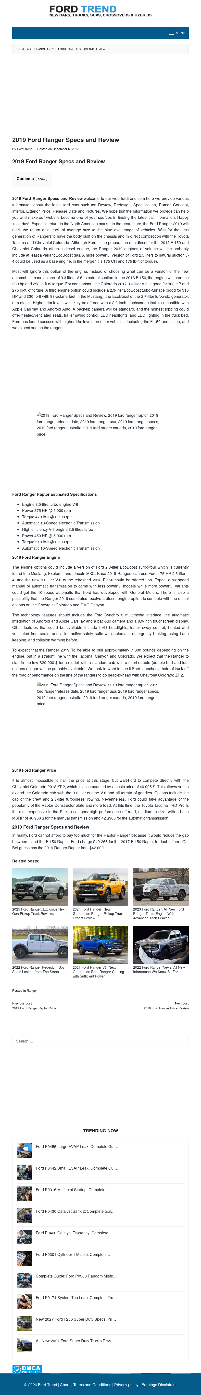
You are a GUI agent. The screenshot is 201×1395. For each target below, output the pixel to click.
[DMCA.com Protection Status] (27, 1369)
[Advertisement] (89, 95)
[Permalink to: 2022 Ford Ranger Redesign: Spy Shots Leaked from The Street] (40, 945)
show (41, 178)
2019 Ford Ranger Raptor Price (34, 1006)
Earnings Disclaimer (158, 1384)
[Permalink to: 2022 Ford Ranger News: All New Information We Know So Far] (161, 945)
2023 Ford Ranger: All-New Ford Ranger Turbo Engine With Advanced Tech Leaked (158, 913)
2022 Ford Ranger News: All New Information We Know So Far (159, 969)
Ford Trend (47, 1384)
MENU (180, 33)
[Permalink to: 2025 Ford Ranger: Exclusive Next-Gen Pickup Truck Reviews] (40, 887)
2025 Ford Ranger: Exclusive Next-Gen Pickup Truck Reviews (39, 911)
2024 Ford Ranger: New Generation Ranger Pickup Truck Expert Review (98, 913)
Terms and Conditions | (92, 1384)
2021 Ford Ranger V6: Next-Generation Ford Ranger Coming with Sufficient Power (98, 971)
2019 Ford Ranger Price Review (166, 1006)
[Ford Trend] (100, 10)
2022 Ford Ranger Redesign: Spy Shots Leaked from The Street (38, 969)
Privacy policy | (126, 1384)
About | (66, 1384)
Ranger (32, 990)
